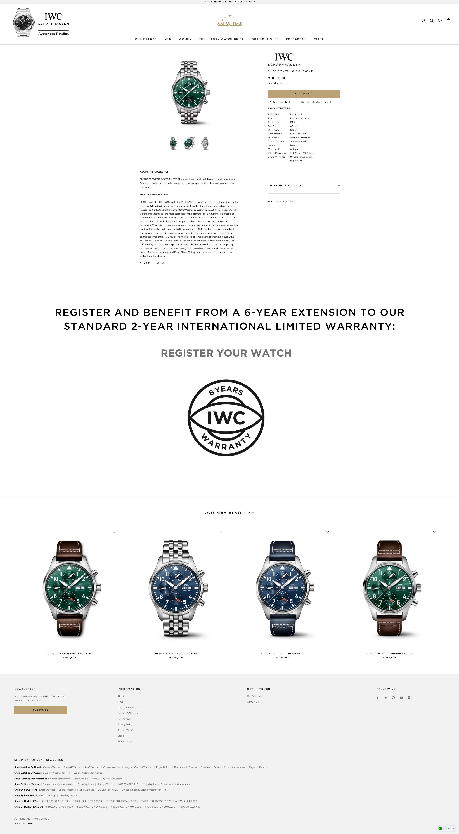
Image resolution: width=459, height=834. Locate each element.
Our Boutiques (254, 696)
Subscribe (41, 710)
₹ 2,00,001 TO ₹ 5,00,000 (55, 801)
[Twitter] (158, 263)
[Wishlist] (440, 20)
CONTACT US (296, 39)
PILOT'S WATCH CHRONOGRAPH (69, 653)
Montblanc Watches (234, 767)
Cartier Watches (51, 767)
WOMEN (185, 39)
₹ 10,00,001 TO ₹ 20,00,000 (88, 801)
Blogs (121, 735)
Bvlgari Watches (72, 767)
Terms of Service (126, 730)
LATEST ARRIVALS (128, 784)
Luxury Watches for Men (57, 773)
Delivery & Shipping (128, 713)
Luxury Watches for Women (88, 773)
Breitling (205, 767)
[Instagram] (393, 698)
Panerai (263, 767)
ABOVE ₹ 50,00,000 (186, 801)
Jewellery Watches (69, 795)
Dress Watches (86, 784)
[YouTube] (401, 698)
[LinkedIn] (409, 698)
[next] (448, 590)
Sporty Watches (105, 784)
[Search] (432, 20)
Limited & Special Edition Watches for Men (144, 789)
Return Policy (125, 719)
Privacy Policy (125, 724)
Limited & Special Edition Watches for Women (166, 784)
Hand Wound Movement (87, 778)
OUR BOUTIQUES (265, 39)
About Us (122, 696)
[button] (279, 102)
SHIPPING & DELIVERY (286, 185)
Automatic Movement (59, 778)
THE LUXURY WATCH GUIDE (221, 39)
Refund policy (125, 741)
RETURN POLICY (281, 201)
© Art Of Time (23, 824)
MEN (168, 39)
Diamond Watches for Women (58, 784)
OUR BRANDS (146, 39)
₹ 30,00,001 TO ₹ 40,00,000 (122, 801)
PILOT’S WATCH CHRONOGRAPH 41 (389, 653)
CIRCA (319, 39)
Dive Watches (86, 789)
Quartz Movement (112, 778)
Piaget (252, 767)
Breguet (192, 767)
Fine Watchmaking (46, 795)
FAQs (120, 701)
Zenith (217, 767)
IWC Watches (92, 767)
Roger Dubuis (163, 767)
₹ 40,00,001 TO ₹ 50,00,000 (156, 801)
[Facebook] (153, 263)
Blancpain (179, 767)
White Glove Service (128, 707)
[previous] (11, 590)
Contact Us (253, 701)
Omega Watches (112, 767)
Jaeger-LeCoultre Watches (138, 767)
